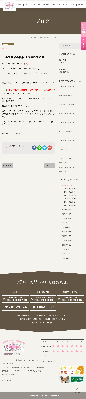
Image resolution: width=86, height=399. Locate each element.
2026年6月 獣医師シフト (66, 140)
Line (39, 147)
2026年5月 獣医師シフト (66, 167)
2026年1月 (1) (70, 205)
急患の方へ (28, 4)
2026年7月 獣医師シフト (66, 122)
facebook (34, 147)
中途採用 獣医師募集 (65, 131)
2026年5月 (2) (70, 195)
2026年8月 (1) (70, 188)
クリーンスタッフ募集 (65, 158)
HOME (31, 37)
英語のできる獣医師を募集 (66, 104)
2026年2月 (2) (70, 202)
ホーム (20, 4)
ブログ (73, 4)
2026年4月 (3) (70, 198)
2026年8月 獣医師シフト (66, 113)
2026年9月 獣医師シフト (66, 86)
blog (7, 44)
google (49, 147)
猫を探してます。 (64, 149)
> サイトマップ (7, 380)
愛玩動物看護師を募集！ (66, 95)
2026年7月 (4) (70, 192)
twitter (44, 147)
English (80, 4)
